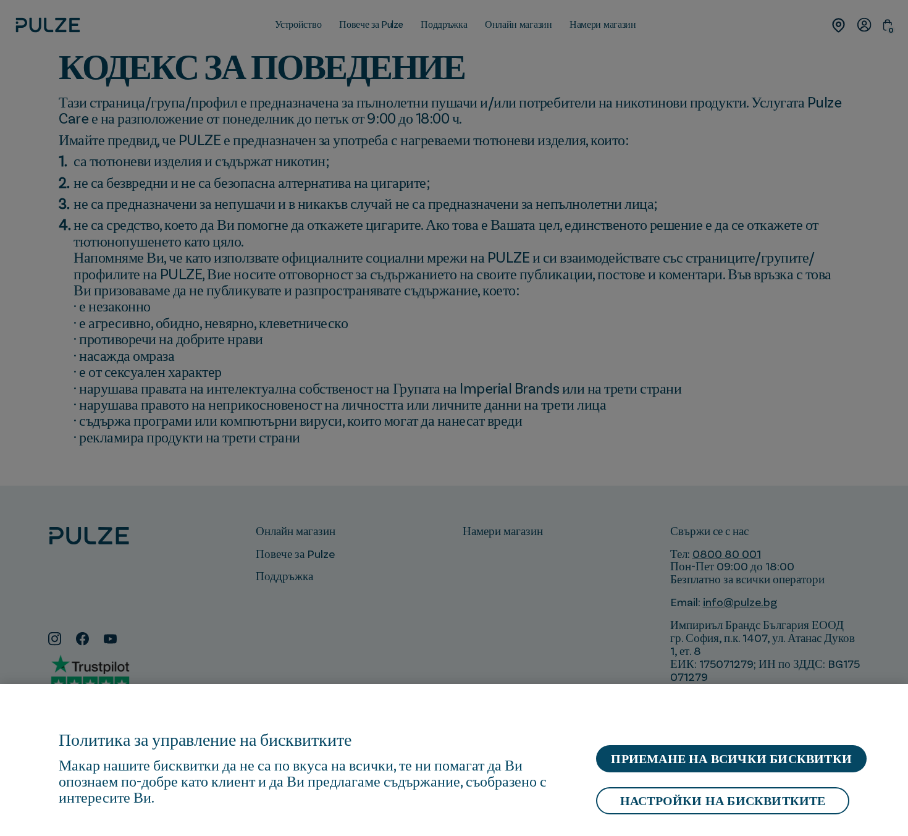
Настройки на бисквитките (723, 801)
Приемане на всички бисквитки (731, 759)
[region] (454, 760)
